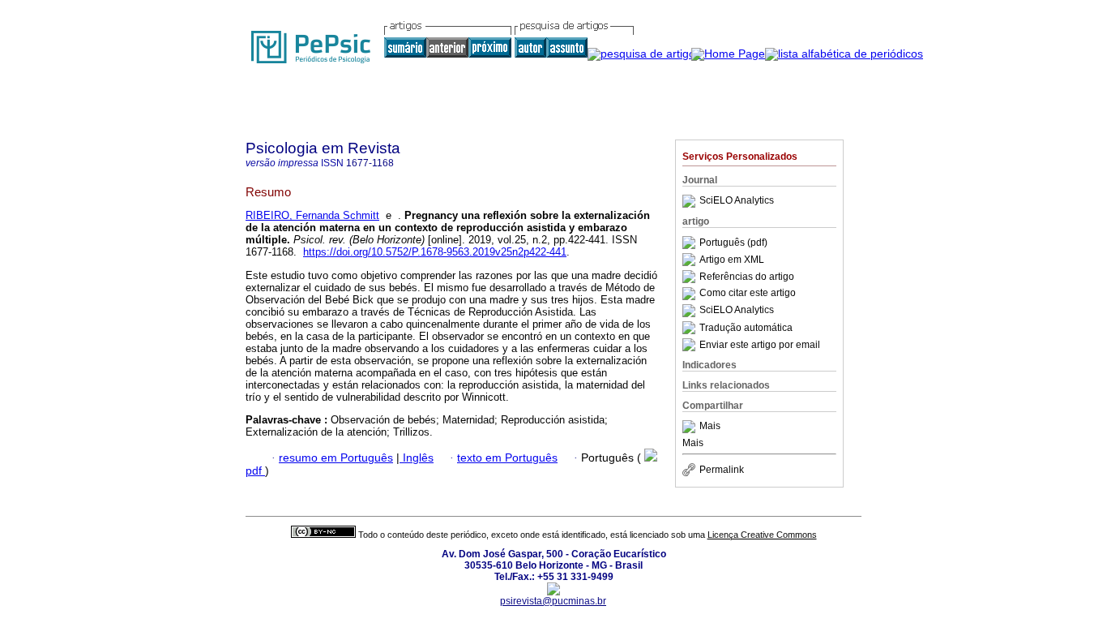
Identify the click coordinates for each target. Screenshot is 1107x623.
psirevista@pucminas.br (553, 601)
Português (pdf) (733, 242)
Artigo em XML (731, 259)
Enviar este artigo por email (759, 344)
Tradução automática (746, 327)
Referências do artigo (746, 276)
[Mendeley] (690, 426)
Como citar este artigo (747, 293)
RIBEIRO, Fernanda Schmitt (312, 215)
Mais (709, 426)
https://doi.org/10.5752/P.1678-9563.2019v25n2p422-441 (434, 252)
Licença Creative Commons (762, 534)
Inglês (417, 458)
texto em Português (507, 458)
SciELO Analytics (736, 201)
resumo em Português (336, 458)
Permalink (721, 469)
